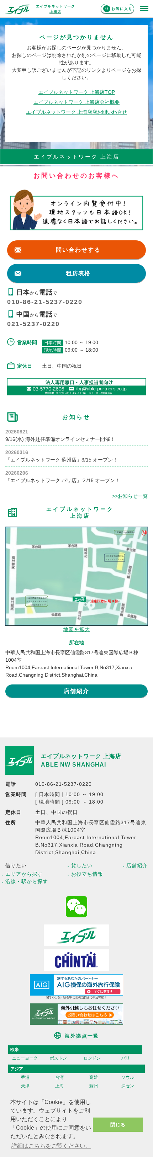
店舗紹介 (76, 691)
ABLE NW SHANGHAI (73, 765)
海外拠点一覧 (82, 1036)
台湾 (59, 1077)
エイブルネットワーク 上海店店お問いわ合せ (76, 112)
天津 (25, 1085)
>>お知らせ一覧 (130, 496)
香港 (25, 1077)
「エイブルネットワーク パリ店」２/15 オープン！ (62, 480)
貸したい (82, 865)
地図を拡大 (76, 629)
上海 (59, 1085)
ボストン (58, 1058)
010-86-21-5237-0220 (45, 301)
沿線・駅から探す (26, 881)
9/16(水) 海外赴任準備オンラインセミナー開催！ (60, 439)
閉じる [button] (117, 1124)
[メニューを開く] (144, 9)
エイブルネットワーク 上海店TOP (76, 92)
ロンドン (92, 1058)
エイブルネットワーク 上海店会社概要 (76, 102)
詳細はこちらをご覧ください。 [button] (51, 1146)
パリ (125, 1058)
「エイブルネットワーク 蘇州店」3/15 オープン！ (61, 460)
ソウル (127, 1077)
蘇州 (93, 1085)
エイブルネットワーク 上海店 (81, 756)
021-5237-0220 (33, 323)
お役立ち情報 (87, 874)
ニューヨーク (25, 1058)
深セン (127, 1085)
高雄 (93, 1077)
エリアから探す (24, 874)
